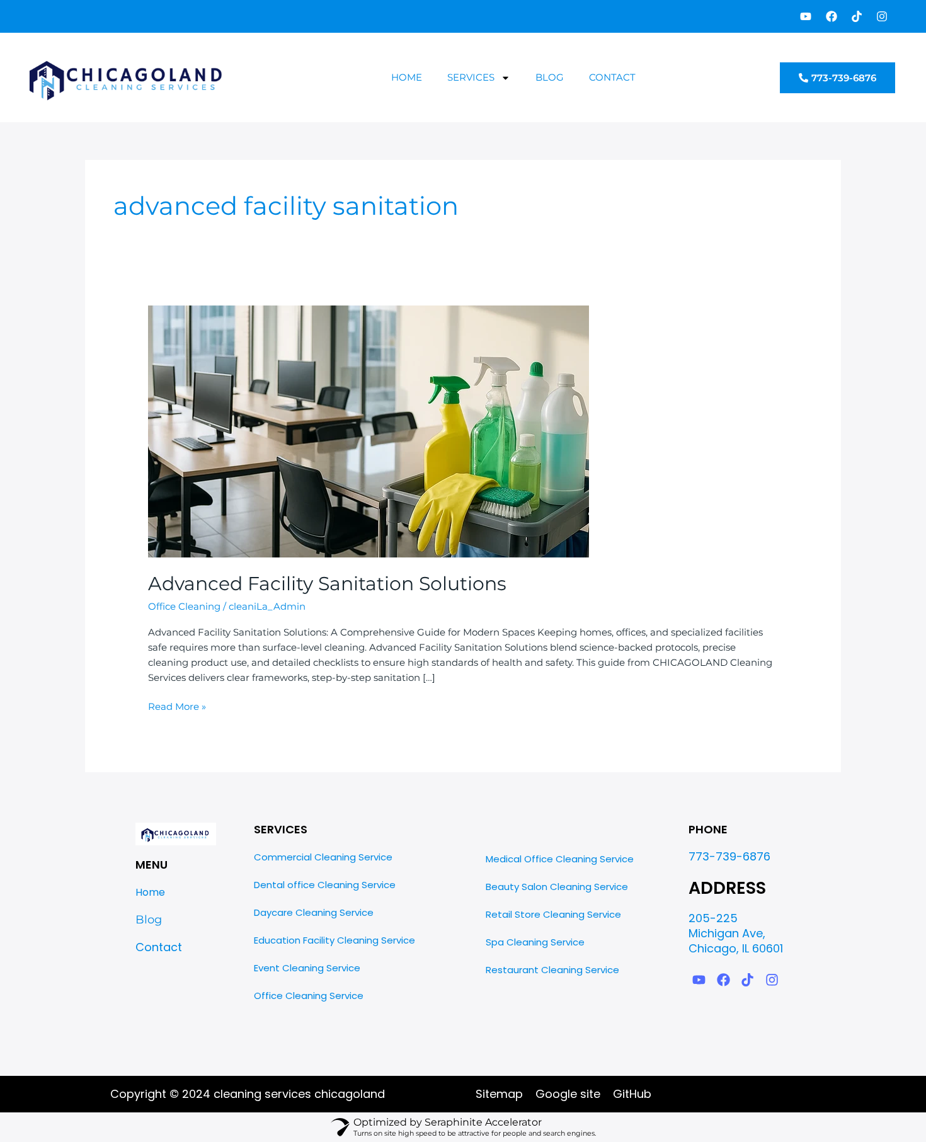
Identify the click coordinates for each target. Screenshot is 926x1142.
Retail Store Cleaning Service (553, 914)
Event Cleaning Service (307, 967)
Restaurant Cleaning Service (552, 969)
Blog (549, 77)
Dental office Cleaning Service (325, 884)
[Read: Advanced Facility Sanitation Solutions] (368, 431)
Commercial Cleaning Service (323, 857)
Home (406, 77)
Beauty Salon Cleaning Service (557, 886)
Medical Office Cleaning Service (560, 858)
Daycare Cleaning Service (314, 912)
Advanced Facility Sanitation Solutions (327, 583)
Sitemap (499, 1094)
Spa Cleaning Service (535, 942)
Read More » (177, 705)
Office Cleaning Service (308, 995)
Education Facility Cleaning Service (334, 940)
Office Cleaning (184, 606)
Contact (612, 77)
